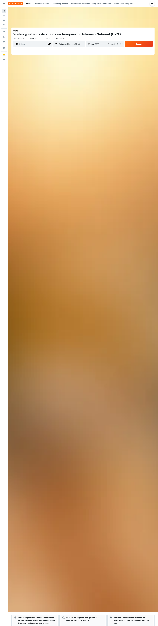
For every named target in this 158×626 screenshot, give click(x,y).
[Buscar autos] (4, 20)
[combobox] (19, 38)
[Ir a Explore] (4, 32)
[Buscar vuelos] (4, 10)
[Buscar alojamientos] (4, 15)
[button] (3, 3)
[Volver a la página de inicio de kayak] (15, 3)
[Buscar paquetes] (4, 25)
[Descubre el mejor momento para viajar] (4, 41)
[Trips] (4, 48)
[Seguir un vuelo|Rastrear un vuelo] (4, 36)
